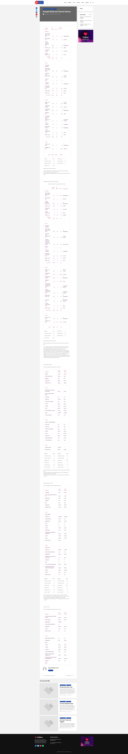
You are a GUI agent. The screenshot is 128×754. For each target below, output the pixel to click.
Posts (74, 2)
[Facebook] (36, 746)
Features (87, 2)
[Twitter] (38, 746)
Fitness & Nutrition (62, 701)
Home (65, 2)
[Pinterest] (41, 746)
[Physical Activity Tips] (49, 690)
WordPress (69, 751)
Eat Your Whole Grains (66, 703)
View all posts (50, 670)
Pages (83, 2)
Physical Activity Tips (66, 687)
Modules (69, 2)
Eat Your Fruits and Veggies (65, 720)
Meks (64, 751)
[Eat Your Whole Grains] (49, 706)
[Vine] (43, 746)
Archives (78, 2)
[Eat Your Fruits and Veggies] (49, 723)
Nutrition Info (69, 701)
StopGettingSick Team (64, 711)
